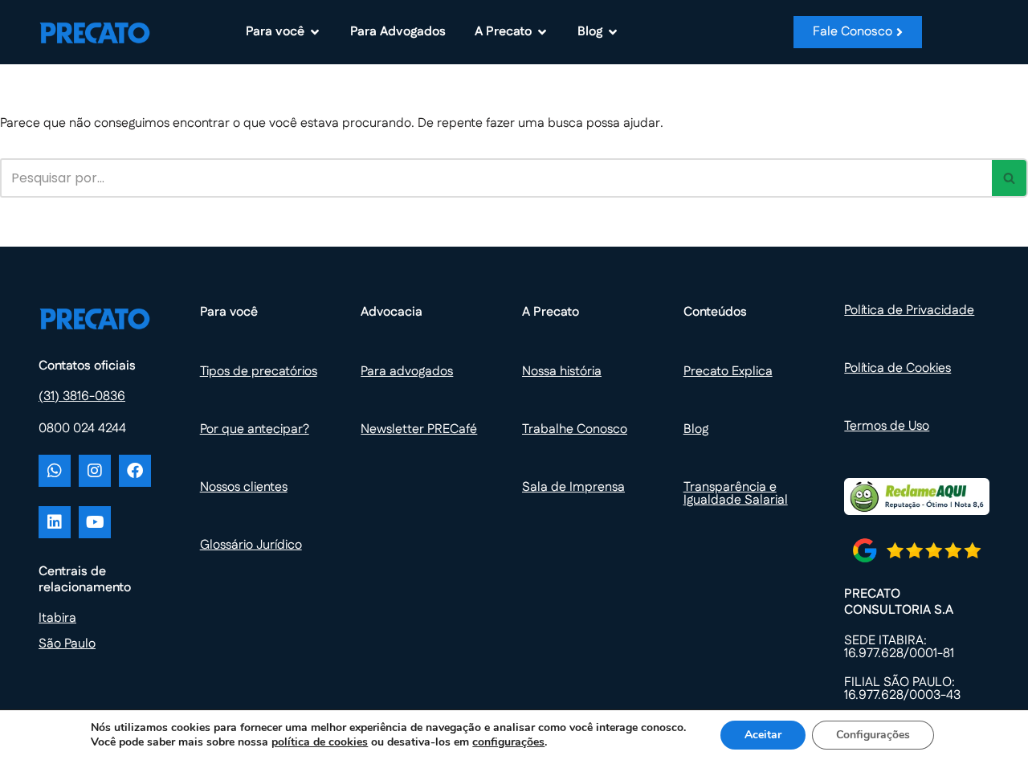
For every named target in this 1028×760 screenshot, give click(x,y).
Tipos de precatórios (258, 371)
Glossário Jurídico (251, 545)
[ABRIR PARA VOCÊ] (314, 32)
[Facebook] (135, 471)
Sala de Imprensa (573, 487)
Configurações (873, 734)
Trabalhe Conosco (574, 429)
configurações (508, 742)
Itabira (57, 618)
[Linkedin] (55, 522)
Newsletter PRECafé (419, 429)
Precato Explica (728, 371)
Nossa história (562, 371)
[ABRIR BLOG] (612, 32)
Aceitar (762, 734)
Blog (695, 429)
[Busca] (1010, 178)
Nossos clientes (244, 487)
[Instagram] (95, 471)
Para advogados (407, 371)
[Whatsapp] (55, 471)
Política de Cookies (897, 368)
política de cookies (319, 742)
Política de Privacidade (909, 310)
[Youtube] (95, 522)
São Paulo (67, 644)
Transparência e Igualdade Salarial (735, 493)
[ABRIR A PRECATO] (542, 32)
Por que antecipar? (254, 429)
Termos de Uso (886, 426)
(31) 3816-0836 (82, 396)
